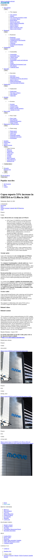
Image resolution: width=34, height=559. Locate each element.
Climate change (14, 57)
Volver (5, 9)
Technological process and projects (19, 78)
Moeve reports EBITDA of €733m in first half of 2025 (14, 351)
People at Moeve (14, 24)
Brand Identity (13, 20)
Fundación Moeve (8, 515)
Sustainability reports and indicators (19, 60)
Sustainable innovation (15, 136)
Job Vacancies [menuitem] (7, 184)
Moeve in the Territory (15, 29)
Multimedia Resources (15, 121)
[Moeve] (5, 3)
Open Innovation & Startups (17, 83)
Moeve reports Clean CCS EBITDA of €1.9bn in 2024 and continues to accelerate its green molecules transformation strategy (17, 442)
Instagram (6, 555)
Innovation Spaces (14, 77)
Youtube (6, 557)
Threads (11, 555)
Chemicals (12, 43)
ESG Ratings (13, 66)
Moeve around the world (16, 27)
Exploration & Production (16, 44)
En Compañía (7, 516)
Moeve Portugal (11, 158)
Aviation (9, 155)
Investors (6, 97)
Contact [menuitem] (6, 186)
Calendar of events (14, 110)
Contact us (6, 548)
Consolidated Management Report (12, 529)
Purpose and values (15, 22)
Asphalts (9, 157)
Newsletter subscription (9, 530)
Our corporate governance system (18, 17)
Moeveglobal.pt (8, 511)
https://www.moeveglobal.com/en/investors (13, 337)
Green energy (13, 132)
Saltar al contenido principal (8, 1)
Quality (12, 63)
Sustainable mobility (15, 39)
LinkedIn (30, 555)
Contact (6, 143)
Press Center (7, 111)
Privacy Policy (7, 537)
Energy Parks (13, 41)
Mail (16, 208)
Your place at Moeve (15, 92)
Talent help (13, 95)
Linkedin (12, 208)
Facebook (7, 208)
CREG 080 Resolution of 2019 (11, 541)
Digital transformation (15, 81)
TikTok (21, 555)
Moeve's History (14, 26)
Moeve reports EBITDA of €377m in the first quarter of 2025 (16, 396)
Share (2, 206)
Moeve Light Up (14, 80)
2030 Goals (13, 134)
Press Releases (13, 119)
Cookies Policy (7, 536)
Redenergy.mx (10, 161)
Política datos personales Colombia (12, 540)
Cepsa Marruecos (11, 159)
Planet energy (13, 131)
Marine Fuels (10, 152)
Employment (7, 84)
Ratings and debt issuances (16, 108)
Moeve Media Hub (8, 514)
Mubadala (6, 518)
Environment (13, 58)
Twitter (2, 208)
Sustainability (7, 47)
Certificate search (14, 67)
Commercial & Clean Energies (17, 40)
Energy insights (14, 122)
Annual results (13, 105)
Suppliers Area (7, 551)
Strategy (12, 16)
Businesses (6, 30)
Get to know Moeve (15, 19)
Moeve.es (9, 149)
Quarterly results (14, 107)
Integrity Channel (8, 525)
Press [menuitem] (5, 185)
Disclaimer (6, 539)
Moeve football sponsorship (17, 23)
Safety (11, 61)
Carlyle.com (7, 519)
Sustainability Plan (14, 56)
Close (2, 209)
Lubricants (9, 154)
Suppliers (6, 141)
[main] (5, 175)
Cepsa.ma (6, 512)
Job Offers (6, 527)
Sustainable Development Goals (18, 64)
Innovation (6, 68)
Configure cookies (8, 543)
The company (7, 7)
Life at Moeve (13, 94)
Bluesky (17, 555)
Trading (12, 46)
